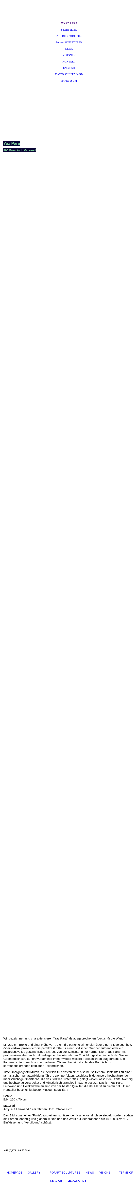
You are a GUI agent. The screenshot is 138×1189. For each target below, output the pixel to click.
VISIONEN (69, 55)
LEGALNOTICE (77, 1180)
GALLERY (34, 1172)
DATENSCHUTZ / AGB (69, 74)
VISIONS (104, 1172)
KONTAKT (69, 61)
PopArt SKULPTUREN (69, 42)
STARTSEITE (69, 29)
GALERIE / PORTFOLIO (69, 36)
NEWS (69, 48)
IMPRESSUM (69, 80)
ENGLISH (69, 68)
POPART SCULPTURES (65, 1172)
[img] (69, 10)
